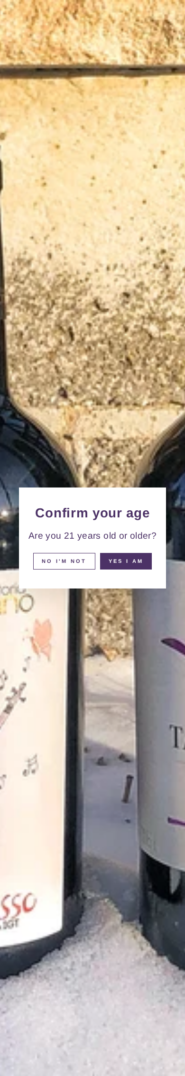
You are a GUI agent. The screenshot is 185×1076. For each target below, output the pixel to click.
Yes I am (126, 561)
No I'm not (64, 561)
